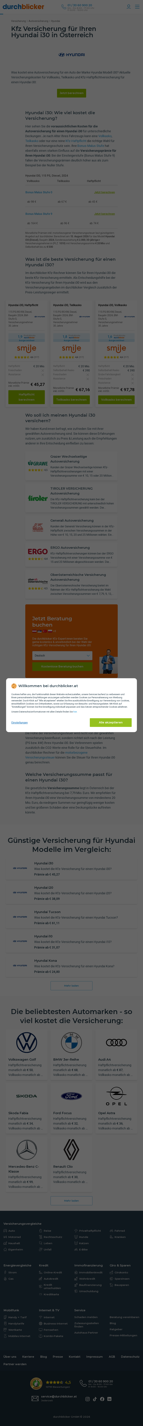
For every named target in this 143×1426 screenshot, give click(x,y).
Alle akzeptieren (111, 722)
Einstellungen (19, 722)
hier (75, 711)
